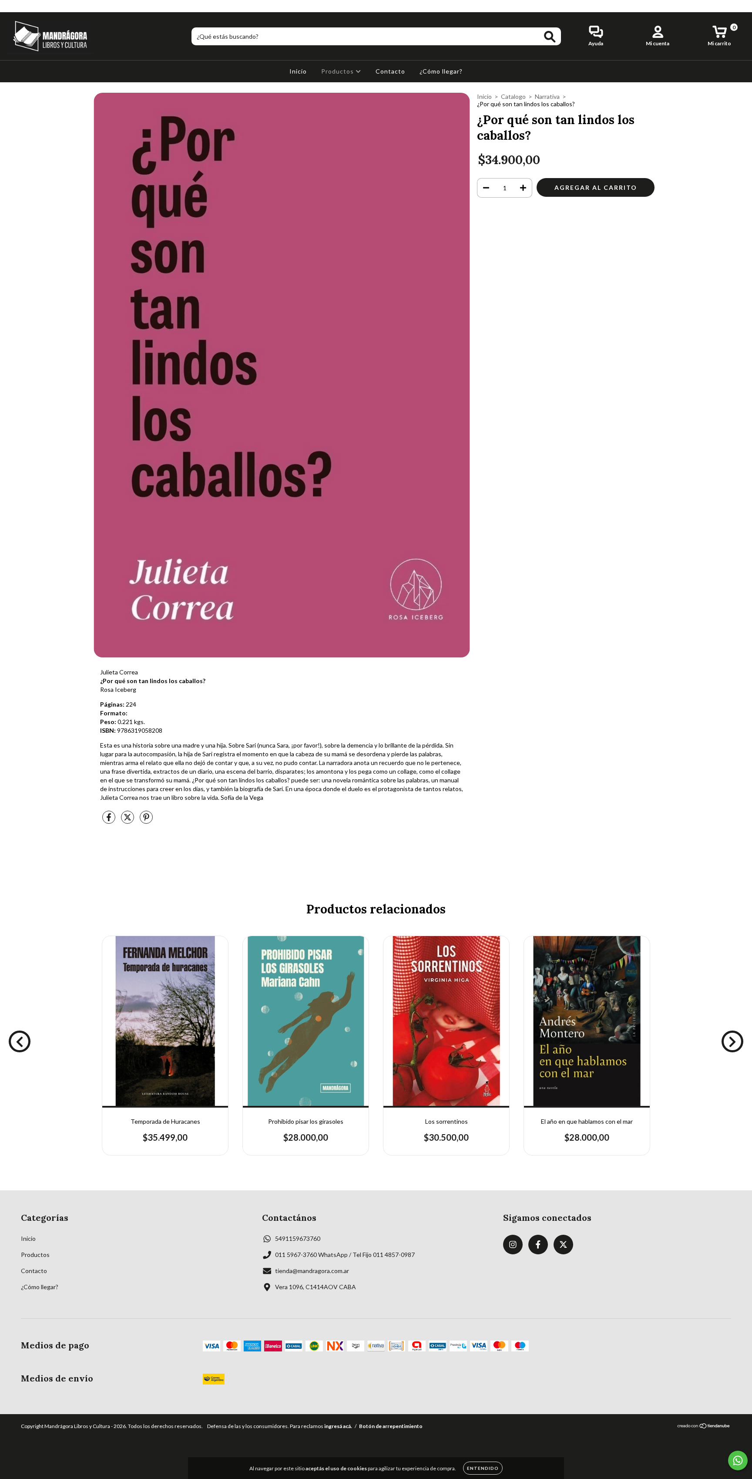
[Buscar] (550, 37)
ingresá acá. (338, 1426)
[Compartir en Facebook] (109, 820)
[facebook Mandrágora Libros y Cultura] (25, 6)
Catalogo (513, 96)
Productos (338, 71)
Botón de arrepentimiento (391, 1426)
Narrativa (547, 96)
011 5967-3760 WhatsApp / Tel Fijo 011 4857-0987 (345, 1254)
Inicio (298, 71)
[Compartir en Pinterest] (146, 820)
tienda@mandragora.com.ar (312, 1270)
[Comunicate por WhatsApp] (738, 1460)
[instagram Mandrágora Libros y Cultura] (13, 6)
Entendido (483, 1468)
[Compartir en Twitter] (128, 820)
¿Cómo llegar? (441, 71)
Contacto (390, 71)
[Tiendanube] (704, 1427)
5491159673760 (297, 1238)
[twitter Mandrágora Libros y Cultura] (38, 6)
